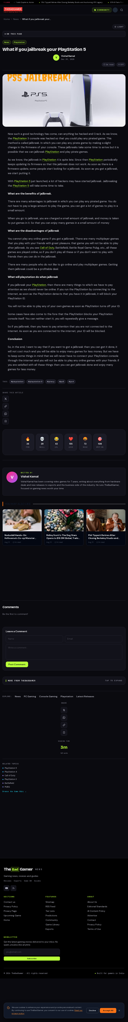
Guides (37, 881)
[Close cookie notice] (119, 1010)
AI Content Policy (96, 911)
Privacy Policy (11, 906)
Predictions (51, 915)
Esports (18, 881)
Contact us (9, 902)
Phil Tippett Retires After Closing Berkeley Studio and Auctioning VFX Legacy (64, 2)
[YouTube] (6, 888)
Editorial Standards (97, 906)
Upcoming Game (12, 915)
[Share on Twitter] (5, 399)
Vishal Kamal (68, 56)
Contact (91, 920)
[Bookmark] (5, 421)
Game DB (28, 881)
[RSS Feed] (13, 888)
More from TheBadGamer (65, 680)
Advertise (92, 915)
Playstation (19, 42)
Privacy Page (10, 911)
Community (103, 10)
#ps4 (71, 381)
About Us (92, 902)
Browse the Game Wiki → (14, 791)
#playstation (17, 381)
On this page (14, 34)
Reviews (7, 881)
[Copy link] (5, 406)
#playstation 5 (35, 381)
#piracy (50, 381)
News (16, 19)
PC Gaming (30, 696)
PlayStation (20, 138)
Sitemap (50, 902)
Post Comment (16, 664)
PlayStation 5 (22, 181)
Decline (92, 1010)
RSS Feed (50, 906)
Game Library (52, 924)
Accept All (108, 1010)
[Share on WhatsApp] (5, 414)
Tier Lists (50, 911)
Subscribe (32, 958)
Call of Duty (47, 247)
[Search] (121, 10)
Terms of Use (94, 929)
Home (7, 19)
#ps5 (61, 381)
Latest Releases (85, 696)
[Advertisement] (64, 571)
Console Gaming (48, 696)
